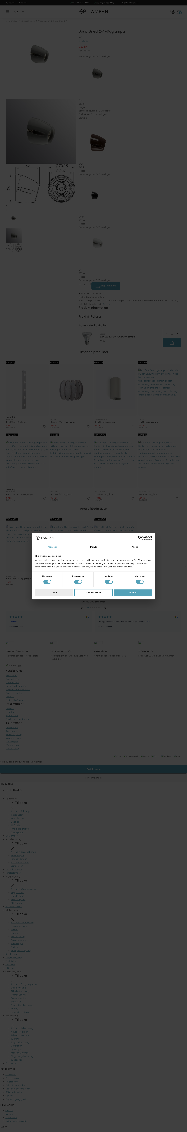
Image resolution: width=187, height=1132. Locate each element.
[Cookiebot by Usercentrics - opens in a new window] (140, 538)
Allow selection (93, 593)
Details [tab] (93, 547)
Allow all (133, 593)
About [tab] (135, 547)
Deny (54, 593)
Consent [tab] (52, 547)
